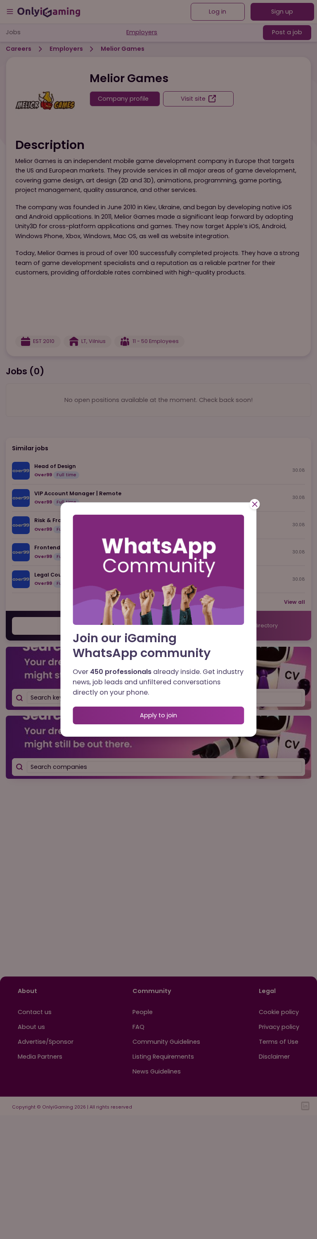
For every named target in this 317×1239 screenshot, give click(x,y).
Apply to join (158, 715)
